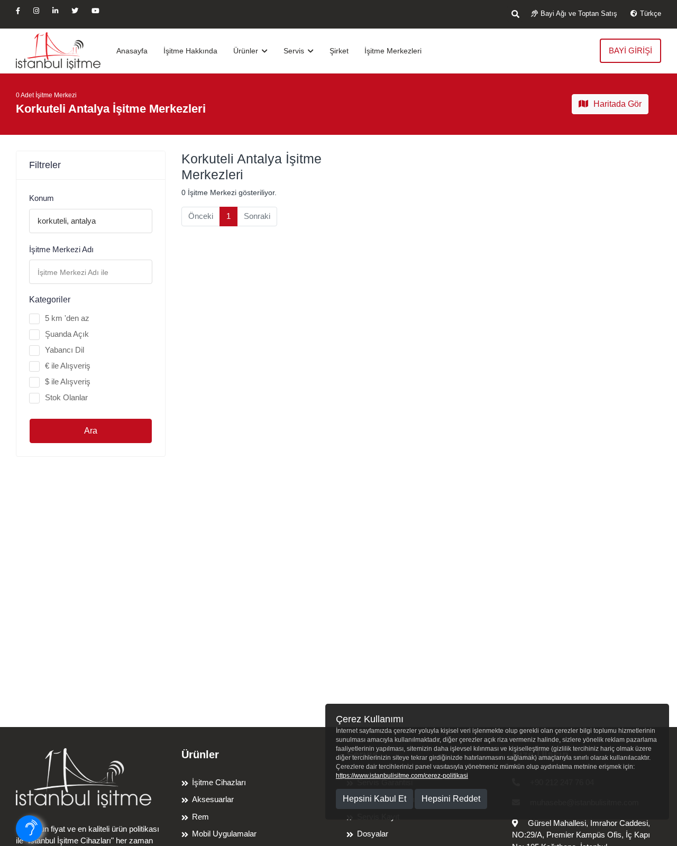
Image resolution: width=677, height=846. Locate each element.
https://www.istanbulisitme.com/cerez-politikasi (402, 775)
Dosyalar (372, 833)
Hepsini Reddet (451, 798)
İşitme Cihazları (219, 782)
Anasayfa (132, 51)
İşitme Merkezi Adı (61, 249)
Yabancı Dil (64, 349)
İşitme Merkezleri (393, 51)
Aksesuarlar (213, 799)
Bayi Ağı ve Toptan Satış (579, 13)
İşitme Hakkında (190, 51)
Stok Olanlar (66, 397)
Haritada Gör (617, 103)
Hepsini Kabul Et (374, 798)
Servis (294, 51)
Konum (41, 198)
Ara (90, 430)
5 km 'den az (67, 318)
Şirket (339, 51)
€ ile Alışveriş (67, 365)
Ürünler (246, 51)
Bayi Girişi (630, 50)
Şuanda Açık (67, 333)
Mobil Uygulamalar (224, 833)
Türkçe (650, 13)
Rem (200, 816)
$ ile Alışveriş (67, 381)
